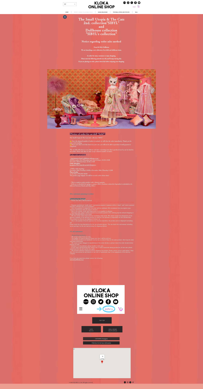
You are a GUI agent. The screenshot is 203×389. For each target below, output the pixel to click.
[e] (135, 2)
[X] (132, 2)
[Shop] (65, 17)
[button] (138, 6)
